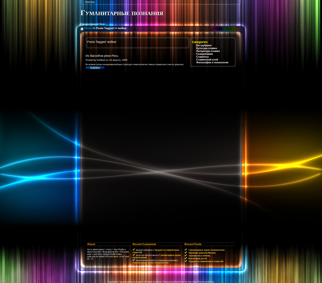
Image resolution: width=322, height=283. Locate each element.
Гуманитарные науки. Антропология (150, 263)
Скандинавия (204, 53)
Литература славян (208, 51)
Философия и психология (212, 62)
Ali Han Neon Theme (194, 282)
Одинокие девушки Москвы (202, 253)
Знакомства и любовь (199, 256)
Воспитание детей (197, 258)
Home (88, 28)
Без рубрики (203, 45)
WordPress (179, 282)
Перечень (90, 2)
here (115, 256)
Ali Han (210, 282)
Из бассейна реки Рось (102, 55)
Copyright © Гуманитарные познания (125, 282)
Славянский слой (207, 59)
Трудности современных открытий (205, 261)
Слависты (202, 56)
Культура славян (206, 48)
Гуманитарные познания (121, 13)
